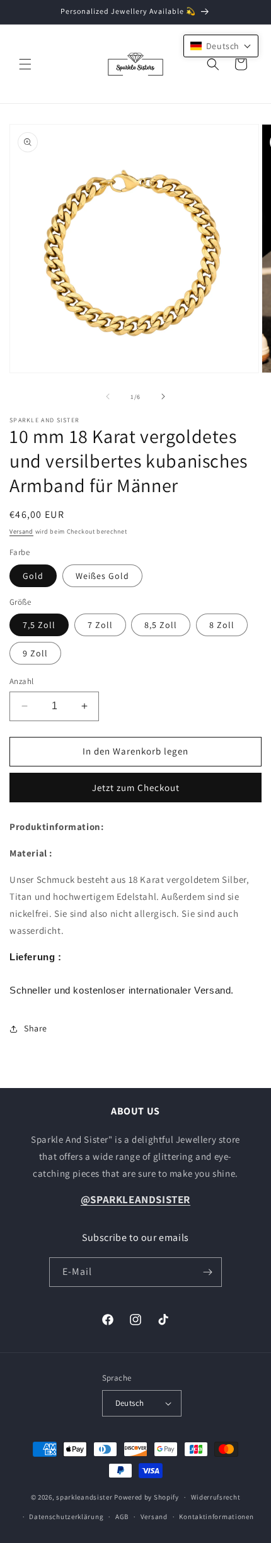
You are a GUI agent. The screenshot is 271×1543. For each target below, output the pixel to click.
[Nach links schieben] (108, 396)
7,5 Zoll (39, 625)
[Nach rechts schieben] (163, 396)
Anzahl (21, 681)
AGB (122, 1516)
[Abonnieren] (207, 1272)
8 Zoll (221, 625)
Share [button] (35, 1028)
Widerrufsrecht (216, 1497)
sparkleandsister (84, 1497)
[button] (25, 64)
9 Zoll (35, 653)
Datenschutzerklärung (66, 1516)
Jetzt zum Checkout (136, 788)
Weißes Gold (102, 575)
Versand (21, 531)
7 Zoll (100, 625)
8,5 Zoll (160, 625)
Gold (33, 575)
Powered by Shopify (146, 1497)
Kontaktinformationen (216, 1516)
